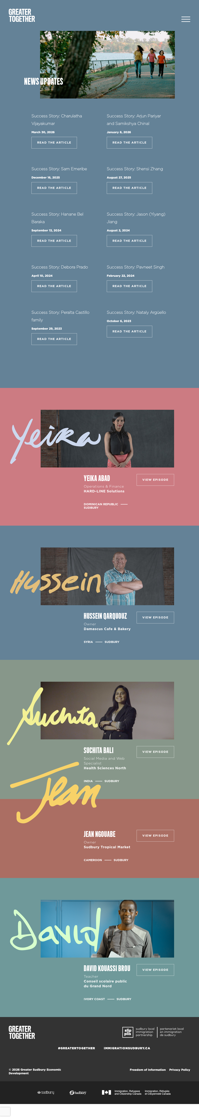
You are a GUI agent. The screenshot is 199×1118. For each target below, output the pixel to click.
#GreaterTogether (76, 1048)
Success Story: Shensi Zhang (135, 169)
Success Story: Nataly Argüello (136, 313)
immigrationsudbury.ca (127, 1048)
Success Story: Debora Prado (59, 267)
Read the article (54, 142)
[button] (185, 19)
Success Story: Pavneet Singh (135, 267)
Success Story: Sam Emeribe (59, 169)
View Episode (155, 479)
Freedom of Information (148, 1069)
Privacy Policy (179, 1069)
